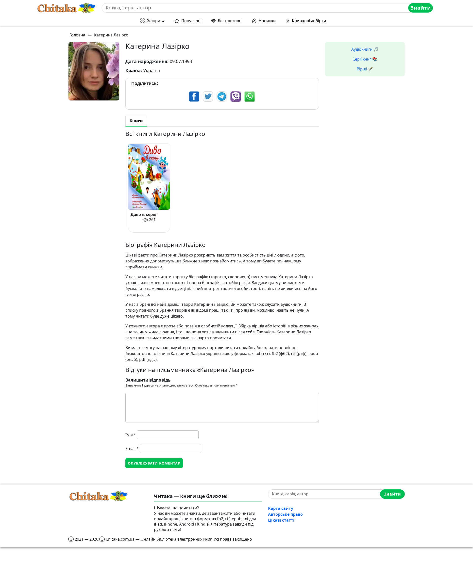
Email (132, 448)
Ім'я (130, 434)
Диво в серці (143, 214)
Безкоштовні (230, 20)
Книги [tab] (136, 121)
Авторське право (285, 514)
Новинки (267, 20)
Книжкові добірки (309, 20)
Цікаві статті (281, 520)
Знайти (420, 7)
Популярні (191, 20)
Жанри (153, 20)
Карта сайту (280, 508)
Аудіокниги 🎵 (364, 49)
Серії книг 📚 (365, 59)
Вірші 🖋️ (365, 69)
